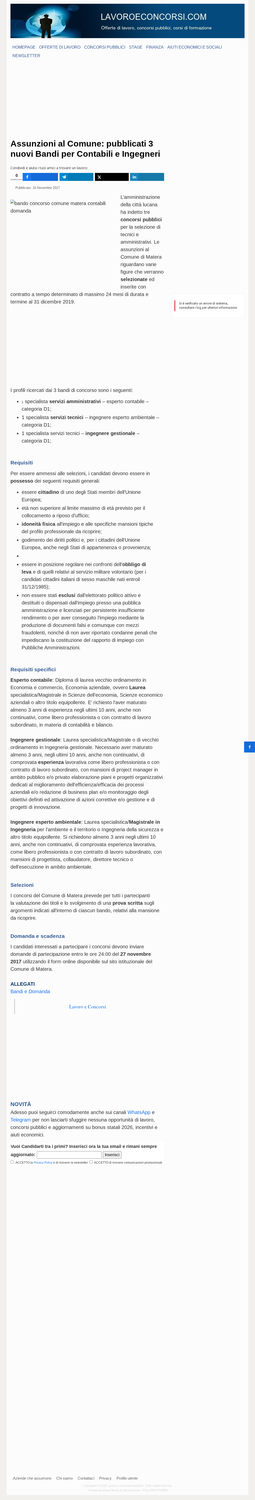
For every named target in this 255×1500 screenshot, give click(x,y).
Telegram (20, 1120)
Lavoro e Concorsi (87, 1006)
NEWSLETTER (26, 56)
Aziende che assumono (32, 1478)
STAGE (135, 47)
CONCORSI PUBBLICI (104, 47)
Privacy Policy (43, 1162)
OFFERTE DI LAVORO (59, 47)
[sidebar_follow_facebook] (249, 747)
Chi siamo (64, 1478)
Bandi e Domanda (30, 991)
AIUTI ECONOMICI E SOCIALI (194, 47)
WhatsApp (139, 1112)
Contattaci (86, 1478)
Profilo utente (127, 1478)
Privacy (105, 1478)
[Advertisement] (127, 99)
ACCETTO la (23, 1162)
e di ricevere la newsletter (71, 1162)
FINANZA (155, 47)
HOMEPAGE (23, 47)
